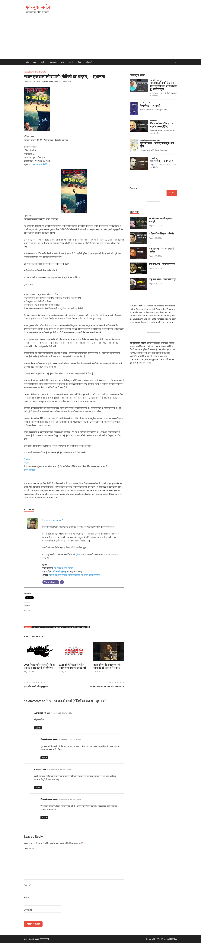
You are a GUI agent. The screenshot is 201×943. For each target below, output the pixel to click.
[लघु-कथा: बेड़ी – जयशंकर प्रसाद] (138, 264)
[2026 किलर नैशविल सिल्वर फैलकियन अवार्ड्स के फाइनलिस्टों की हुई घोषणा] (39, 652)
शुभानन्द (77, 627)
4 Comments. (66, 81)
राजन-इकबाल (29, 470)
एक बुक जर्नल (38, 7)
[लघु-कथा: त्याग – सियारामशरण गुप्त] (138, 279)
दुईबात (78, 554)
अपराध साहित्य (28, 72)
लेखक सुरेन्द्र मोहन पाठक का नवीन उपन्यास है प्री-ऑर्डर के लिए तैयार (107, 666)
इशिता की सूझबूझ (59, 571)
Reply (38, 728)
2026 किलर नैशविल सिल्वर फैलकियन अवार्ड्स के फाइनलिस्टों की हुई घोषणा (39, 666)
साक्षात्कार (53, 62)
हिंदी (88, 627)
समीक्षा (43, 62)
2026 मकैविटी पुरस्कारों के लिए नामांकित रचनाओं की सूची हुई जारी (72, 666)
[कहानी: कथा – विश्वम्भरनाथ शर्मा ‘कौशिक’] (138, 249)
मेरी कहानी (89, 62)
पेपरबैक (27, 459)
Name (27, 885)
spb (46, 627)
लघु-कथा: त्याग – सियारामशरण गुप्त (162, 279)
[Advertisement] (100, 38)
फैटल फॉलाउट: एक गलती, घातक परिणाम (84, 575)
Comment (30, 848)
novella (36, 627)
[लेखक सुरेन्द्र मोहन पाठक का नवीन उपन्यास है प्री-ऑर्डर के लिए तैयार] (108, 652)
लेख (62, 62)
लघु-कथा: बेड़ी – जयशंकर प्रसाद (162, 264)
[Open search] (176, 62)
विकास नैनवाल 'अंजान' (51, 81)
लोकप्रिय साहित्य (37, 72)
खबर (35, 62)
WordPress (161, 939)
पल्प (50, 627)
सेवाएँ (79, 62)
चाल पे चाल (62, 575)
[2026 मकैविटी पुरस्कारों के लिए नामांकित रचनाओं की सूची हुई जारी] (74, 652)
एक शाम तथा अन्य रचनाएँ (63, 568)
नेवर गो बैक (53, 575)
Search (133, 188)
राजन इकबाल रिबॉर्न (39, 164)
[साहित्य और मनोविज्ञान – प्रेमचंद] (138, 233)
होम (27, 62)
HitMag (173, 939)
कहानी (71, 62)
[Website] (62, 582)
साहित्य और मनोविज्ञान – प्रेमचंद (161, 233)
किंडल (26, 462)
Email (27, 897)
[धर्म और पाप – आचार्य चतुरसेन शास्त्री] (138, 218)
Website (28, 910)
